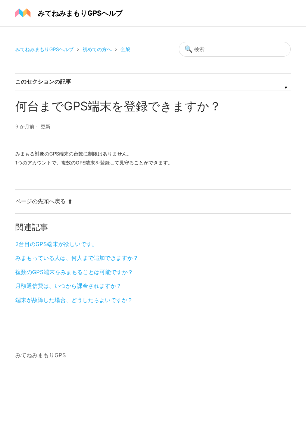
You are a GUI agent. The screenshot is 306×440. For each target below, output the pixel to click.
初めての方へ (97, 49)
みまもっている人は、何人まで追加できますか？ (76, 257)
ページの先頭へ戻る (40, 201)
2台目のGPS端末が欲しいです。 (56, 244)
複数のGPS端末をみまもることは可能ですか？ (74, 272)
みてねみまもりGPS (40, 355)
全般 (125, 49)
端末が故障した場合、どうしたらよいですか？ (74, 300)
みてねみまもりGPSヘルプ (44, 49)
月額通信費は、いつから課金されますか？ (68, 285)
